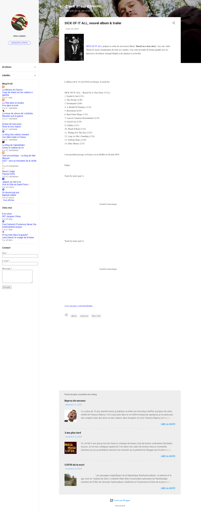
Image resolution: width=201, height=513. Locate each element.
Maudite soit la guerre (12, 116)
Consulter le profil (19, 43)
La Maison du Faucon (12, 89)
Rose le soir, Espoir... (12, 126)
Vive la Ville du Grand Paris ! (15, 184)
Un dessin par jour (10, 192)
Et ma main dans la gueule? (15, 235)
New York (96, 316)
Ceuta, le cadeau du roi (13, 147)
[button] (173, 23)
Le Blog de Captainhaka (13, 145)
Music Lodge (8, 171)
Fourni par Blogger (121, 500)
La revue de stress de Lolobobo (17, 113)
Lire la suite (168, 424)
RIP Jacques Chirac (11, 216)
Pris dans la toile (10, 105)
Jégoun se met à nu (11, 182)
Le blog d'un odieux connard (15, 134)
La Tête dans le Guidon (13, 103)
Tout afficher (8, 200)
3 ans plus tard (73, 432)
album (74, 316)
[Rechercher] (179, 7)
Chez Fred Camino (83, 6)
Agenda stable (9, 195)
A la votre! (7, 213)
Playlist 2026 (8, 174)
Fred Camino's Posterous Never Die (19, 224)
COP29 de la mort (74, 464)
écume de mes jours (12, 124)
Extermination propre (12, 227)
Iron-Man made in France (14, 137)
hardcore (84, 316)
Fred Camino (19, 36)
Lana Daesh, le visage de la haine (18, 237)
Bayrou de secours (75, 400)
